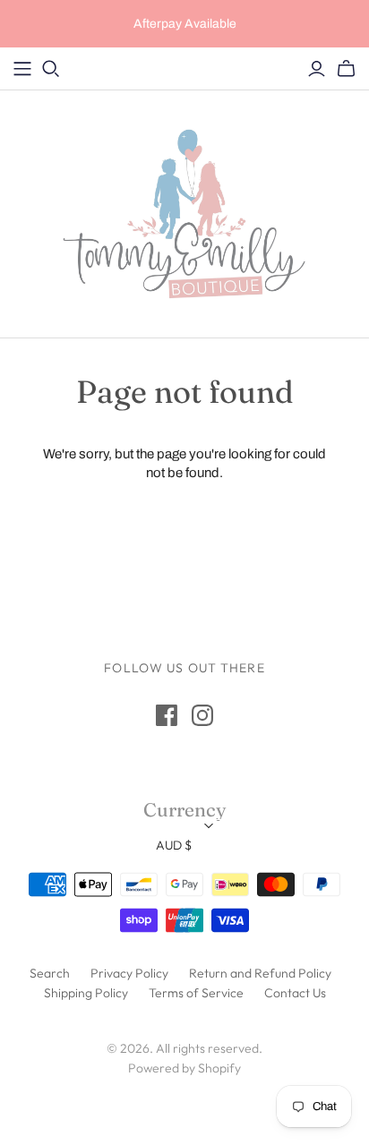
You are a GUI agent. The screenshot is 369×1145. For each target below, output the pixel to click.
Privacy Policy (129, 973)
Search (50, 973)
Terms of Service (196, 993)
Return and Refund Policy (260, 973)
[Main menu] (22, 69)
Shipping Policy (86, 993)
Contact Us (295, 993)
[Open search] (51, 69)
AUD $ (174, 845)
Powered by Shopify (184, 1068)
